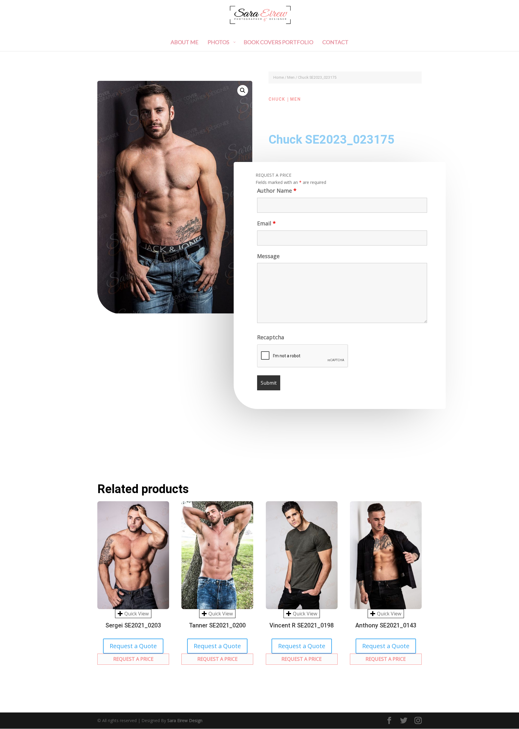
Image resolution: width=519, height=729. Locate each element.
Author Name (276, 190)
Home (278, 77)
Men (291, 77)
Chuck (277, 99)
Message (268, 256)
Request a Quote (133, 646)
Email (266, 223)
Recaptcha (270, 337)
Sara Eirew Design (184, 720)
